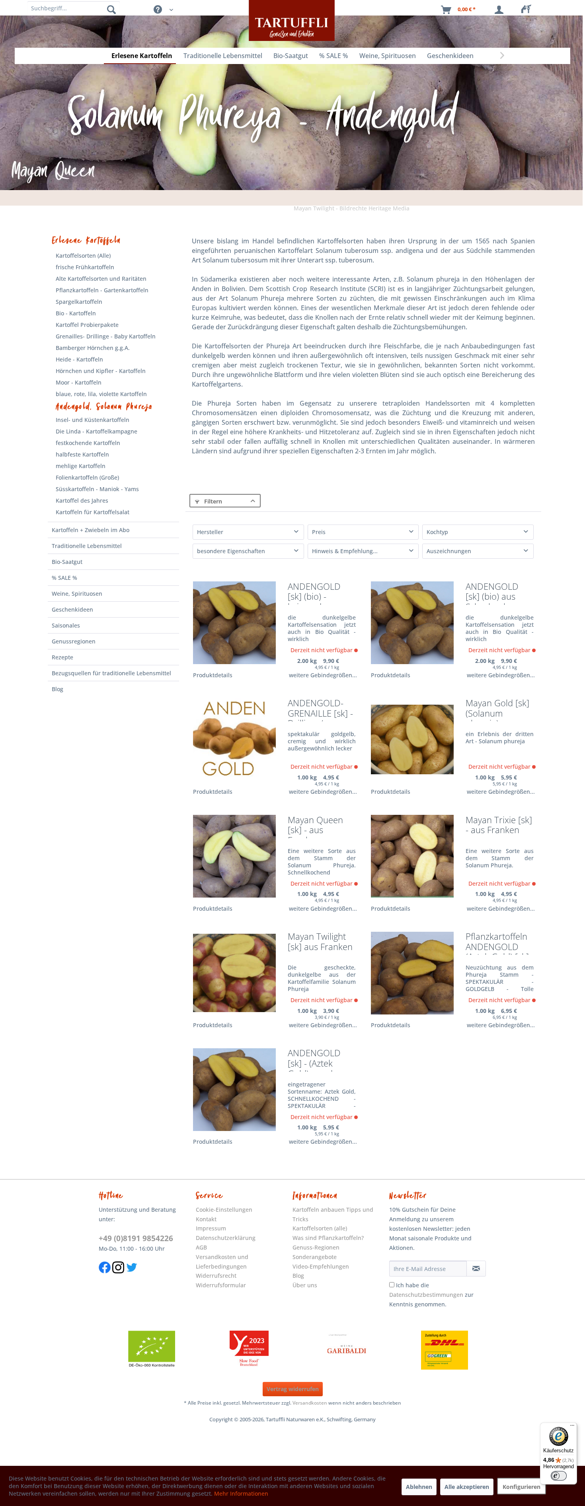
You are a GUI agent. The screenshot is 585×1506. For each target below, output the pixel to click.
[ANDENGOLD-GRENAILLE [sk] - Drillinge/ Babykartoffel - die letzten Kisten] (234, 739)
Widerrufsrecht (216, 1275)
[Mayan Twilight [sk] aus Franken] (234, 973)
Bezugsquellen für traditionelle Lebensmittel (111, 673)
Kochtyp (437, 532)
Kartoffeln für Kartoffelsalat (92, 512)
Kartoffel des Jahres (82, 500)
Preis (319, 532)
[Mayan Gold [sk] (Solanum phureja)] (412, 739)
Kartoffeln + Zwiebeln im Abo (90, 530)
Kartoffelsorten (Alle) (83, 255)
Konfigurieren (521, 1486)
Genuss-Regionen (315, 1247)
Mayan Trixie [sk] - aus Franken (499, 825)
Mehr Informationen (241, 1493)
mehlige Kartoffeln (80, 466)
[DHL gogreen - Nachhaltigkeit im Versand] (444, 1350)
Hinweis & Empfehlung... (345, 551)
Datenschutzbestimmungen (426, 1294)
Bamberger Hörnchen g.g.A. (93, 348)
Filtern (212, 501)
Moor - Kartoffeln (78, 382)
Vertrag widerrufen (293, 1389)
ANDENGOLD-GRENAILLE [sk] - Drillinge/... (320, 709)
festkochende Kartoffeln (88, 443)
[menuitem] (528, 10)
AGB (201, 1247)
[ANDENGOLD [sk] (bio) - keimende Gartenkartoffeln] (234, 623)
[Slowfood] (249, 1350)
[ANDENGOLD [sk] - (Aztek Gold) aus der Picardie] (234, 1089)
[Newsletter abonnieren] (476, 1269)
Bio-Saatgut (67, 561)
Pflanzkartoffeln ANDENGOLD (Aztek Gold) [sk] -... (497, 943)
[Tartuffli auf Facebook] (105, 1277)
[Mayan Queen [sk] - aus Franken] (234, 856)
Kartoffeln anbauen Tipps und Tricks (332, 1214)
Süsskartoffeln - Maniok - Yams (97, 489)
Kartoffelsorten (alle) (319, 1228)
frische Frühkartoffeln (85, 267)
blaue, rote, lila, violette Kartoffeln (101, 394)
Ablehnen (419, 1486)
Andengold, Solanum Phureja (104, 407)
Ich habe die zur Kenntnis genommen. (431, 1294)
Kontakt (206, 1219)
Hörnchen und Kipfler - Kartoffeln (101, 371)
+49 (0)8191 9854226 (136, 1238)
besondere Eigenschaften (231, 551)
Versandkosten (309, 1402)
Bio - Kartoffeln (76, 313)
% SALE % (64, 577)
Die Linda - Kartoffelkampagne (96, 431)
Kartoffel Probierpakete (87, 324)
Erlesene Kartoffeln (86, 240)
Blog (57, 689)
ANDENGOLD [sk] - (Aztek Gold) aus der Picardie (314, 1059)
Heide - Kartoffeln (79, 359)
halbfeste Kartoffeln (82, 454)
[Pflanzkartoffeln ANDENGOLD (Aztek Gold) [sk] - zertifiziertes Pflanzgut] (412, 973)
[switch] (559, 1476)
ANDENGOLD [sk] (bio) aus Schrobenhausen (499, 593)
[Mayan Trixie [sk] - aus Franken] (412, 856)
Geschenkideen (72, 609)
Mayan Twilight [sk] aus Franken (320, 942)
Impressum (211, 1228)
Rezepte (62, 657)
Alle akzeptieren (467, 1486)
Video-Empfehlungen (320, 1266)
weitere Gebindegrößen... (323, 675)
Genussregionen (74, 641)
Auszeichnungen (449, 551)
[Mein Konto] (500, 10)
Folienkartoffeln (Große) (87, 477)
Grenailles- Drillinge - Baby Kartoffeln (106, 336)
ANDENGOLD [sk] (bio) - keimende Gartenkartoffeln (320, 593)
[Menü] (572, 1427)
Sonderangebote (314, 1257)
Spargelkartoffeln (79, 301)
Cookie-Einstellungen (224, 1209)
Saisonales (66, 625)
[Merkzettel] (528, 10)
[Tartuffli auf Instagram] (118, 1277)
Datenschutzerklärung (225, 1238)
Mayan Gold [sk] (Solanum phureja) (497, 709)
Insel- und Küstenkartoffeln (92, 420)
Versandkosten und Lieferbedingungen (222, 1261)
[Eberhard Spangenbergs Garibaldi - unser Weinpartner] (347, 1350)
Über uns (304, 1285)
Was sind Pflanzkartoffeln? (328, 1238)
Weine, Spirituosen (77, 593)
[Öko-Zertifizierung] (151, 1350)
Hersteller (210, 532)
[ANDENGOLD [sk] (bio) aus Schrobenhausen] (412, 623)
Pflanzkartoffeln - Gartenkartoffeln (102, 290)
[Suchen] (111, 9)
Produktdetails (212, 675)
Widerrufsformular (221, 1285)
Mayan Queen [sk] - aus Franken (315, 826)
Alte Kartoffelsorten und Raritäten (101, 278)
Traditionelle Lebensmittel (87, 546)
